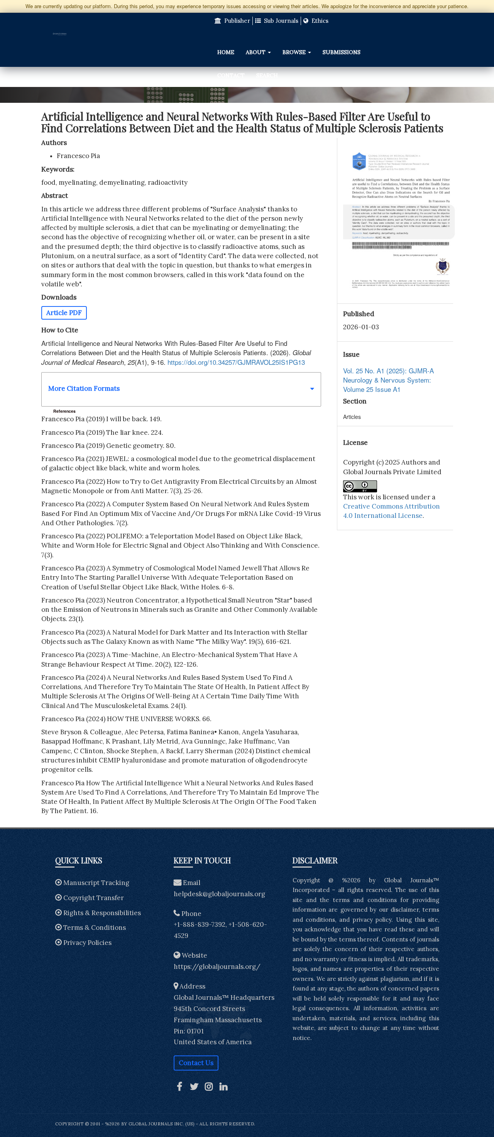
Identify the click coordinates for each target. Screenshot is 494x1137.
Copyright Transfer (93, 898)
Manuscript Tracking (96, 882)
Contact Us (196, 1063)
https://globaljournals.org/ (217, 966)
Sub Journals (280, 20)
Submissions (341, 52)
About (256, 52)
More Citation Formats (84, 388)
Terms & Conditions (94, 927)
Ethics (319, 20)
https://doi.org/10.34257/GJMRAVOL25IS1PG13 (236, 362)
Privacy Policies (87, 942)
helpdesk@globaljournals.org (219, 894)
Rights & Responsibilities (102, 913)
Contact (231, 75)
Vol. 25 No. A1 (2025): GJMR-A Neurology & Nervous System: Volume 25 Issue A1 (388, 380)
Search (267, 75)
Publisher (236, 20)
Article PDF (64, 312)
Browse (295, 52)
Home (225, 52)
